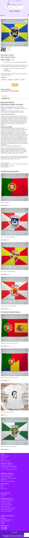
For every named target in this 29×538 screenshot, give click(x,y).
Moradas (3, 459)
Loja (13, 0)
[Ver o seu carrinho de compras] (28, 15)
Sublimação (3, 494)
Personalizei (6, 166)
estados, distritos (5, 151)
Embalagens (4, 479)
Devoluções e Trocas (6, 501)
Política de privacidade (6, 504)
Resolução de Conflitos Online (8, 508)
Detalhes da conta (5, 460)
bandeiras (9, 127)
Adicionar (15, 85)
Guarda (6, 166)
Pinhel (9, 166)
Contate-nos (18, 0)
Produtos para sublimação (7, 474)
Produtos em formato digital (8, 481)
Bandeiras (7, 163)
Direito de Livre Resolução (7, 509)
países (13, 150)
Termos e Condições (6, 503)
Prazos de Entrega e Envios (7, 500)
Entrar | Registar (14, 11)
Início (9, 0)
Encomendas (4, 457)
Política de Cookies (5, 506)
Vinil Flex (3, 496)
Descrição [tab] (4, 96)
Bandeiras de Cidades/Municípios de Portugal (12, 107)
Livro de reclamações (6, 511)
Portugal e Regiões (4, 164)
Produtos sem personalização (8, 478)
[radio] (4, 80)
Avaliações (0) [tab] (5, 98)
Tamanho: (3, 77)
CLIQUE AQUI (23, 62)
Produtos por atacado (6, 476)
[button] (26, 21)
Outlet (2, 486)
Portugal (12, 166)
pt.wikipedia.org (17, 146)
